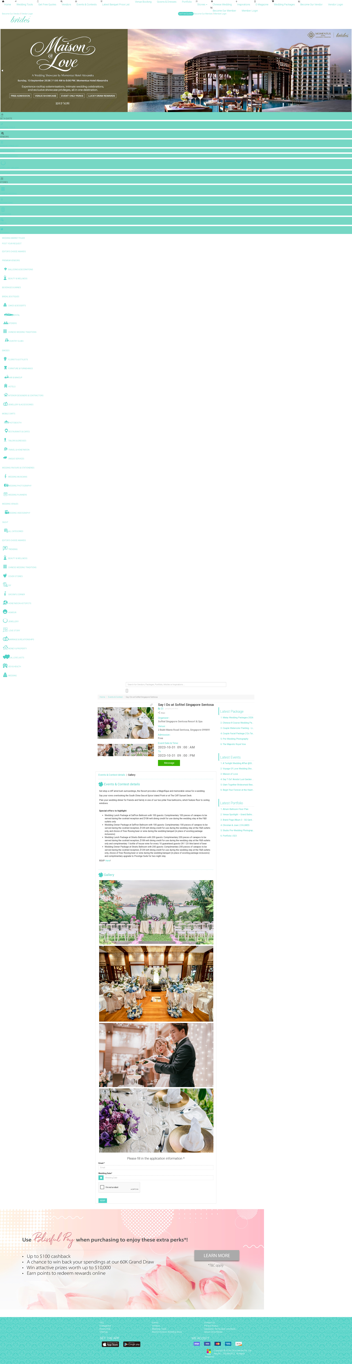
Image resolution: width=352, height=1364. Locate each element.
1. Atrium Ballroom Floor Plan (234, 809)
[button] (2, 70)
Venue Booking (143, 1)
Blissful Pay (105, 1329)
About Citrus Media (213, 1332)
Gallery (131, 774)
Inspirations (243, 4)
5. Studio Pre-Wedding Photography (237, 830)
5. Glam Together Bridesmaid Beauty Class (237, 784)
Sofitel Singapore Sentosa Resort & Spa (180, 721)
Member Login (250, 10)
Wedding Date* (105, 1173)
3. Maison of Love (229, 774)
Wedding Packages (284, 4)
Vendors (66, 4)
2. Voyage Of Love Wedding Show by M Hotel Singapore (237, 768)
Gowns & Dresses (166, 1)
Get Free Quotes (47, 4)
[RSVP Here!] (156, 912)
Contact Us (209, 1322)
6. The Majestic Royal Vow (233, 744)
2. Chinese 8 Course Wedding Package (237, 722)
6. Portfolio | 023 (229, 835)
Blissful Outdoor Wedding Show (167, 1332)
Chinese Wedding (222, 4)
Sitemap (104, 1332)
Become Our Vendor (311, 4)
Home (7, 4)
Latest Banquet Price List (116, 4)
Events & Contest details (111, 774)
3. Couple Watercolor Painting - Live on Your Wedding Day (237, 728)
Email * (101, 1163)
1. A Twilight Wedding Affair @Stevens (237, 763)
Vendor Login (335, 4)
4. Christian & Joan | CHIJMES (235, 825)
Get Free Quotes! (186, 14)
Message (169, 762)
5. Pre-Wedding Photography (234, 739)
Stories (201, 4)
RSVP (102, 1201)
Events (155, 1322)
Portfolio (187, 1)
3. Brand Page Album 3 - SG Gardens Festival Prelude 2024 (237, 820)
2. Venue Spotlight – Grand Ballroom (237, 814)
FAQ (102, 1322)
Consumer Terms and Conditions (220, 1329)
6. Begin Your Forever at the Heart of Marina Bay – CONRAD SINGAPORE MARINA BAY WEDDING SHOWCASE (237, 790)
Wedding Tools (24, 4)
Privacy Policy (211, 1325)
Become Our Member (224, 10)
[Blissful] (110, 1344)
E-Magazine (262, 4)
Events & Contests (87, 4)
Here (107, 860)
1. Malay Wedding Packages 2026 (237, 717)
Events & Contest (115, 697)
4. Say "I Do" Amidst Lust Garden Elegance (237, 779)
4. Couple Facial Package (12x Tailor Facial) (237, 733)
